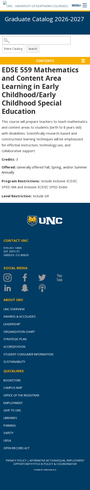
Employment (13, 403)
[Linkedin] (12, 288)
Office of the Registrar (21, 395)
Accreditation (14, 347)
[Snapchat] (29, 288)
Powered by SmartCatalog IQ (45, 470)
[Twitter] (46, 278)
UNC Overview (14, 309)
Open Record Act (16, 448)
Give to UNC (12, 410)
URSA (7, 440)
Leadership (11, 324)
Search (32, 49)
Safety (8, 433)
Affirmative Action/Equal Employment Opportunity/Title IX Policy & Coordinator (48, 462)
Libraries (10, 418)
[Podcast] (46, 288)
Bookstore (12, 380)
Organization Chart (19, 332)
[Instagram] (12, 278)
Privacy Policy (16, 460)
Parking (9, 425)
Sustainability (14, 362)
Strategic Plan (15, 339)
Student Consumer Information (28, 354)
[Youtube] (64, 278)
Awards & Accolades (19, 316)
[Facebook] (29, 278)
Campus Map (12, 388)
